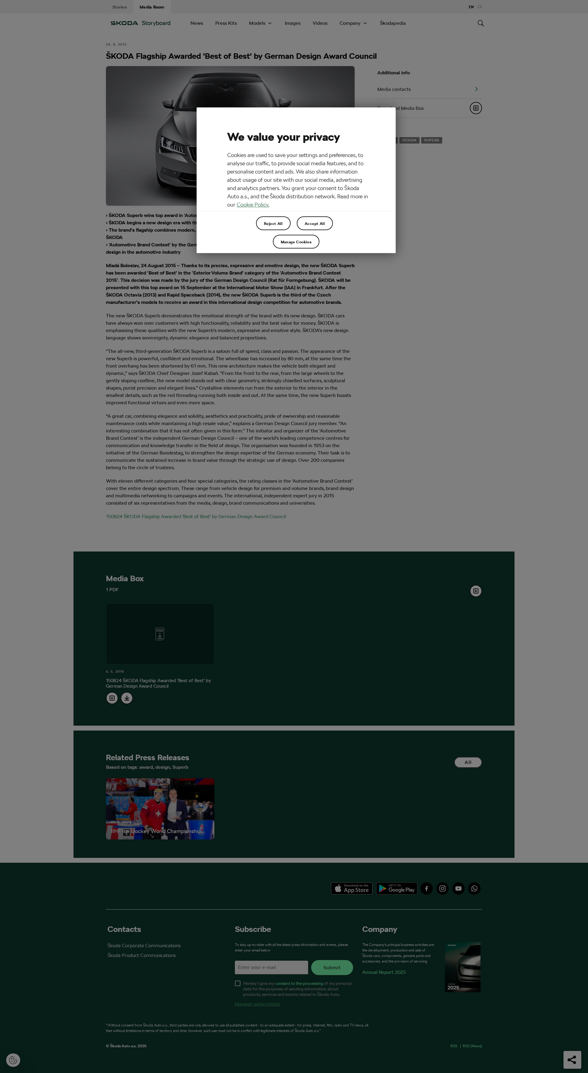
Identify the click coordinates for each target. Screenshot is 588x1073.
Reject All (273, 223)
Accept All (315, 223)
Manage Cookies (296, 241)
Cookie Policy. (253, 204)
